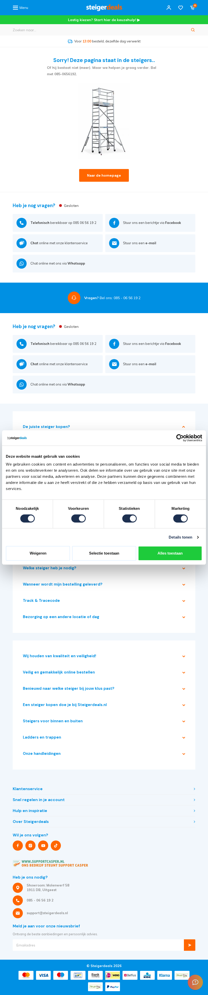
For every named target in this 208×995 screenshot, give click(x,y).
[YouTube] (43, 845)
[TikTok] (56, 845)
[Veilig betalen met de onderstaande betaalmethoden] (26, 975)
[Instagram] (30, 845)
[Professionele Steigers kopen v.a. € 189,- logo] (104, 7)
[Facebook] (18, 845)
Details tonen (180, 537)
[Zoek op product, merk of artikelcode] (193, 30)
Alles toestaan (170, 553)
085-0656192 (65, 74)
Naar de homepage (104, 175)
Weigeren (38, 553)
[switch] (78, 518)
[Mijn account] (168, 7)
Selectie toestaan (104, 553)
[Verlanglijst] (180, 7)
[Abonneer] (189, 945)
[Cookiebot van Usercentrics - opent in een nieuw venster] (180, 438)
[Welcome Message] (195, 982)
